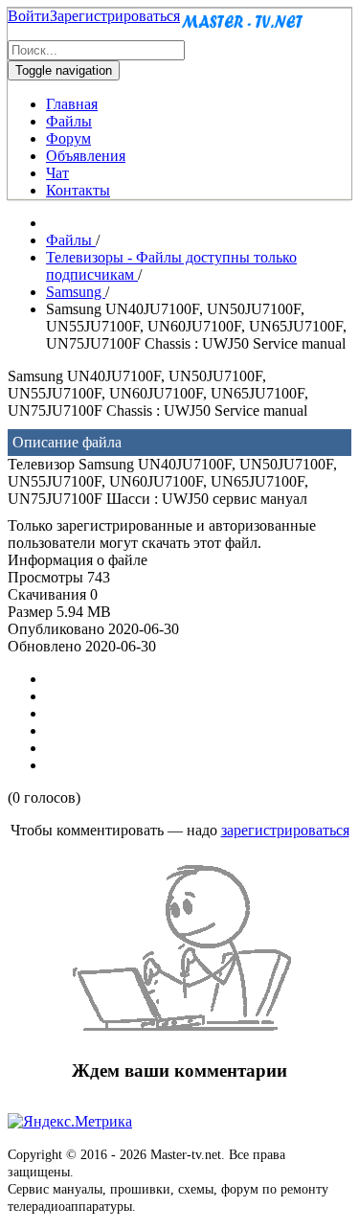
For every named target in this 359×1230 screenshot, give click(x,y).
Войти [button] (29, 16)
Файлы (69, 121)
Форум (68, 138)
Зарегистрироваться (115, 16)
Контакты (78, 190)
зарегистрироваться (285, 830)
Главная (72, 104)
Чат (57, 173)
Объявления (85, 156)
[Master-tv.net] (242, 31)
